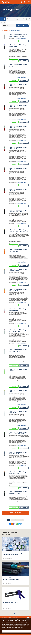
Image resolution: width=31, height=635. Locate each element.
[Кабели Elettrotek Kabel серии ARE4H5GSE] (4, 128)
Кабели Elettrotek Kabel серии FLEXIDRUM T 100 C (18, 492)
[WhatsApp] (17, 524)
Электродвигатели (1, 22)
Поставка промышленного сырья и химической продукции (14, 553)
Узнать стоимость (23, 40)
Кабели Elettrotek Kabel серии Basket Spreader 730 (18, 210)
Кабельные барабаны (20, 19)
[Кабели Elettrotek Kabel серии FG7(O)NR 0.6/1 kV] (4, 331)
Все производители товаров (4, 19)
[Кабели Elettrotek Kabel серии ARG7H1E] (4, 169)
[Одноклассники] (12, 524)
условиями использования (8, 627)
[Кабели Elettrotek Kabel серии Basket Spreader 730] (4, 211)
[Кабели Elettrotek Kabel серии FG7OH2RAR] (4, 413)
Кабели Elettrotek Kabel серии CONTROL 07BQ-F (18, 250)
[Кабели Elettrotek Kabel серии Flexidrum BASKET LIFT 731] (4, 434)
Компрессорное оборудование (23, 19)
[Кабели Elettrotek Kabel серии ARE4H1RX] (4, 107)
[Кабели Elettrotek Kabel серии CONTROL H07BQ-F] (4, 290)
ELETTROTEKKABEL (21, 38)
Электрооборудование (4, 22)
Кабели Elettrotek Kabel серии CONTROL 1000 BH (18, 270)
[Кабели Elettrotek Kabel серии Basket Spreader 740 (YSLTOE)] (4, 231)
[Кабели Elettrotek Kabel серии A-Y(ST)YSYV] (4, 46)
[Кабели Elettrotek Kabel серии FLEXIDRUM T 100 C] (4, 493)
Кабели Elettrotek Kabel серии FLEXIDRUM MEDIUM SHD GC (18, 452)
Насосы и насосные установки (26, 19)
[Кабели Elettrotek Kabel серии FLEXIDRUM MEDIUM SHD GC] (4, 453)
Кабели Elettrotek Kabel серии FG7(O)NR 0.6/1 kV (18, 330)
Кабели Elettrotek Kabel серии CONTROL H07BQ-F (18, 289)
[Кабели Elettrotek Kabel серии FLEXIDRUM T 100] (4, 473)
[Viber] (14, 524)
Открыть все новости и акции (28, 532)
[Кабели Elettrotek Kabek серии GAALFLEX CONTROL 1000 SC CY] (4, 36)
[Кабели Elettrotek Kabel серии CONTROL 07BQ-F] (4, 251)
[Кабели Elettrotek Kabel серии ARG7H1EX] (4, 190)
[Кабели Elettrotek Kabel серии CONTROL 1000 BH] (4, 271)
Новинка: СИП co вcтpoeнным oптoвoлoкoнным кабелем (12, 578)
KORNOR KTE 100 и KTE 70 (10, 603)
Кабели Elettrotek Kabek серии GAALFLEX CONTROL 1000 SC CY (18, 35)
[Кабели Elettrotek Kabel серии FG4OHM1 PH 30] (4, 310)
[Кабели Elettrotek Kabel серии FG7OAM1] (4, 371)
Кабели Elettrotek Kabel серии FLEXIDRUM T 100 (18, 472)
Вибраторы (10, 19)
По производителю (15, 30)
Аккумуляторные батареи (7, 19)
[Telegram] (21, 524)
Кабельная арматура (14, 19)
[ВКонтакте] (10, 524)
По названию (5, 30)
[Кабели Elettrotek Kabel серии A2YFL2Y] (4, 66)
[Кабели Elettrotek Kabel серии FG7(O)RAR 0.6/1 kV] (4, 351)
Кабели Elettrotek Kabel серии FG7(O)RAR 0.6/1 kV (18, 350)
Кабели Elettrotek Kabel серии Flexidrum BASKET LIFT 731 (18, 433)
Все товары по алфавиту (1, 19)
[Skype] (19, 524)
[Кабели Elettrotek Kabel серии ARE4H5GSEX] (4, 148)
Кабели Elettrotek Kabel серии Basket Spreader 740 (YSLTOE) (18, 230)
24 (21, 513)
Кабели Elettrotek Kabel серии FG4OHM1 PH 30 (18, 309)
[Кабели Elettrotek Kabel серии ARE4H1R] (4, 86)
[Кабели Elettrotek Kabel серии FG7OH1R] (4, 392)
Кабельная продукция (17, 19)
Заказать (14, 40)
